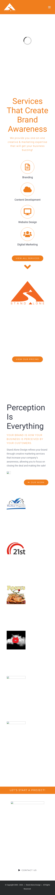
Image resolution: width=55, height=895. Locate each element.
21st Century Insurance (16, 549)
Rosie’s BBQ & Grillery (16, 595)
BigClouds (16, 685)
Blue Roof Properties (16, 504)
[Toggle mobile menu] (49, 7)
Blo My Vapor (16, 640)
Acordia (16, 731)
